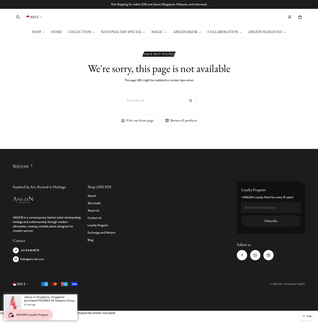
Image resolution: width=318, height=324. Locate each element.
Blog (90, 240)
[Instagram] (268, 255)
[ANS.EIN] (159, 17)
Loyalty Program (98, 225)
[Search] (191, 100)
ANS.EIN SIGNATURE (265, 31)
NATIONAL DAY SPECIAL (121, 31)
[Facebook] (242, 255)
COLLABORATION (223, 31)
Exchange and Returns (102, 232)
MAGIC (157, 31)
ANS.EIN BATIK (185, 31)
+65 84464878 (29, 250)
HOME (56, 31)
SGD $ (34, 17)
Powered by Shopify (294, 283)
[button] (18, 17)
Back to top (21, 165)
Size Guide (94, 203)
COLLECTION (79, 31)
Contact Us (95, 218)
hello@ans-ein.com (32, 259)
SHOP (36, 31)
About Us (93, 210)
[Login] (290, 17)
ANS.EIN (277, 283)
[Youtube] (255, 255)
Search (92, 196)
